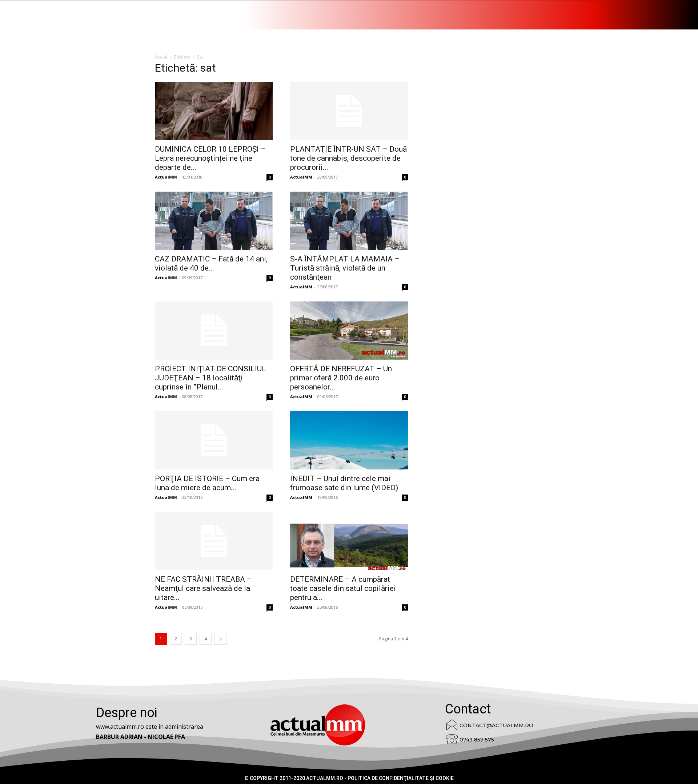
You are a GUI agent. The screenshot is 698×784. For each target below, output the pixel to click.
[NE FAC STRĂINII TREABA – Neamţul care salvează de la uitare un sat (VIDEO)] (214, 541)
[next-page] (220, 639)
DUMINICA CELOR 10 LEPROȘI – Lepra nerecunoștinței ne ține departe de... (210, 158)
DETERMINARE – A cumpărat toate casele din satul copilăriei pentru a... (343, 588)
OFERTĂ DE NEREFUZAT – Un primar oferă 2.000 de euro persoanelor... (341, 377)
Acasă (161, 57)
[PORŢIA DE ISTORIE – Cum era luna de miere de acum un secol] (214, 440)
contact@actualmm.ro (496, 725)
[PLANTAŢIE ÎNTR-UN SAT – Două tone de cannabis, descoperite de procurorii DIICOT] (349, 111)
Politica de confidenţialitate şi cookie (401, 778)
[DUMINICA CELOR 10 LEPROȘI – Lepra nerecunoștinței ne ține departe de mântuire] (214, 111)
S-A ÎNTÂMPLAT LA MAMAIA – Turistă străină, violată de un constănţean (345, 268)
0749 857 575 (477, 739)
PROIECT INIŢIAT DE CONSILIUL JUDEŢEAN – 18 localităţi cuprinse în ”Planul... (210, 377)
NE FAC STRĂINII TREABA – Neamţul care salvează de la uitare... (203, 588)
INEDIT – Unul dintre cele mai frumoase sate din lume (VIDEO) (344, 483)
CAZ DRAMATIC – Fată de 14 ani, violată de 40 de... (211, 263)
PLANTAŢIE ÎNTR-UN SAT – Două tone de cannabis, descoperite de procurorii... (348, 158)
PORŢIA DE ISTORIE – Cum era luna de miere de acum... (207, 483)
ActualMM (166, 177)
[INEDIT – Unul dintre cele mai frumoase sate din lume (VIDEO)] (349, 440)
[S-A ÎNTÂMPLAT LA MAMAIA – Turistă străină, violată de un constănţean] (349, 221)
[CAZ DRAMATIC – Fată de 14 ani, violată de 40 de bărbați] (214, 221)
